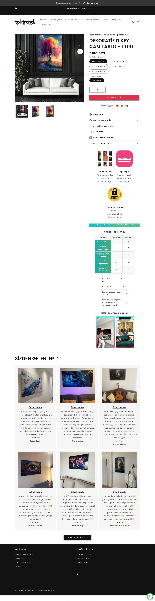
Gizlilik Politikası (84, 554)
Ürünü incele (35, 407)
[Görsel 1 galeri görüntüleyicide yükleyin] (22, 111)
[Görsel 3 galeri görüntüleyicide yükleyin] (49, 111)
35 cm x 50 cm (98, 61)
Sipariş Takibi (83, 562)
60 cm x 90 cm (98, 66)
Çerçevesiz (97, 80)
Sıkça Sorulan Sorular (24, 554)
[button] (72, 19)
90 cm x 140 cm (99, 71)
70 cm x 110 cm (118, 66)
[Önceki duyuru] (53, 8)
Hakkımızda (20, 558)
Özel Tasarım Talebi (23, 562)
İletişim (18, 566)
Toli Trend (24, 590)
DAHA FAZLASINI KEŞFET (77, 537)
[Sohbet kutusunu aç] (150, 596)
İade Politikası (83, 558)
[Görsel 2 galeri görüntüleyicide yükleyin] (35, 111)
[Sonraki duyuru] (101, 8)
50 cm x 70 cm (117, 61)
